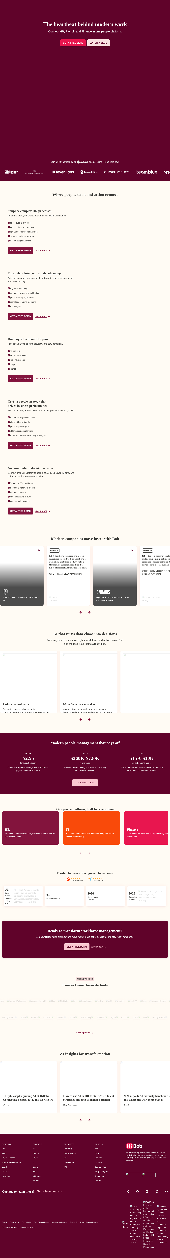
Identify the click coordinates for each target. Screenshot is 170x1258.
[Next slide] (89, 612)
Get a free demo (48, 1191)
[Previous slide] (81, 612)
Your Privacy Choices (41, 1222)
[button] (26, 5)
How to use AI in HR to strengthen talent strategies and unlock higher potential (88, 1097)
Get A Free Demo (154, 5)
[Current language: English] (142, 5)
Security (4, 1222)
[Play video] (39, 550)
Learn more (41, 250)
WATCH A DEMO (98, 43)
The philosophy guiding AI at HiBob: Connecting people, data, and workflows (28, 1097)
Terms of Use (14, 1222)
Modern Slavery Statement (89, 1222)
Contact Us (73, 1222)
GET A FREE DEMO (73, 43)
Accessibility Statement (59, 1222)
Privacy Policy (26, 1222)
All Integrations (83, 1033)
